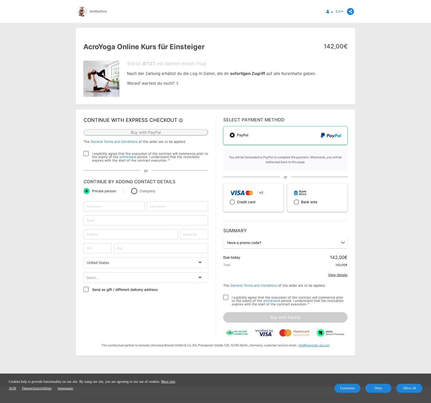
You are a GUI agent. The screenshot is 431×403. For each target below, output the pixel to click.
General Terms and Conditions (114, 142)
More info (168, 382)
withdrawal (127, 157)
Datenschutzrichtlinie (37, 388)
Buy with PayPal (285, 317)
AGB (12, 388)
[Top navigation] (329, 12)
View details (337, 275)
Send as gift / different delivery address (125, 289)
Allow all (409, 388)
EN (338, 11)
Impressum (65, 388)
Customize (347, 388)
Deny (378, 388)
